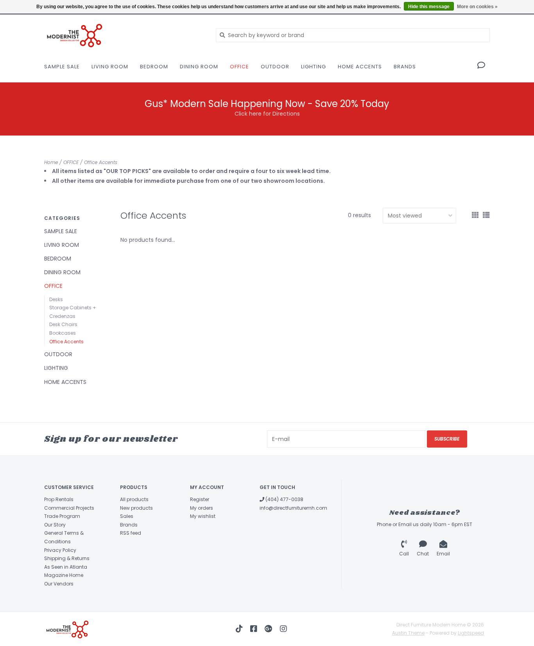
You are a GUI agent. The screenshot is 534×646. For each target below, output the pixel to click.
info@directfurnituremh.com (293, 508)
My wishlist (202, 516)
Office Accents (100, 162)
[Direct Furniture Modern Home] (124, 35)
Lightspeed (471, 633)
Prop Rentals (58, 499)
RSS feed (130, 533)
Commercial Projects (69, 508)
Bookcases (62, 333)
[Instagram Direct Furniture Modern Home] (283, 629)
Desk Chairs (63, 324)
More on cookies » (477, 6)
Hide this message (429, 6)
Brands (405, 66)
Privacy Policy (60, 550)
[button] (481, 66)
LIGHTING (313, 66)
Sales (126, 516)
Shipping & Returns (67, 558)
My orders (201, 508)
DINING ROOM (199, 66)
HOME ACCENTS (360, 66)
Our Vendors (58, 583)
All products (134, 499)
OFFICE (239, 66)
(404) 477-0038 (283, 499)
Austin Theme (408, 633)
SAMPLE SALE (62, 66)
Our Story (55, 524)
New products (136, 508)
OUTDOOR (275, 66)
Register (199, 499)
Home (51, 162)
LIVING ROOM (109, 66)
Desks (56, 299)
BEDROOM (154, 66)
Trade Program (62, 516)
